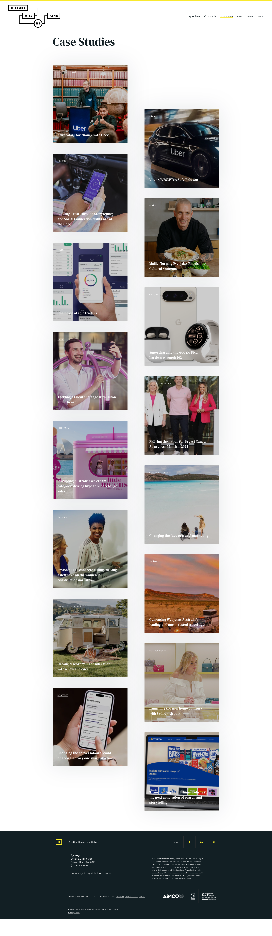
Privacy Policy (74, 913)
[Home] (34, 16)
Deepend (120, 896)
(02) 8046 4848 (79, 865)
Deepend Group (108, 896)
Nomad (142, 896)
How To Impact (131, 896)
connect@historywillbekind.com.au (91, 873)
